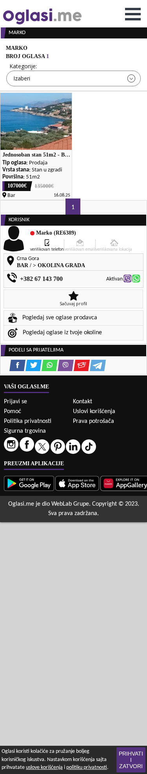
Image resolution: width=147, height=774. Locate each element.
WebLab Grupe (70, 504)
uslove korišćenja (44, 767)
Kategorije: (23, 66)
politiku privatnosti (86, 767)
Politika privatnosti (27, 421)
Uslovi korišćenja (94, 411)
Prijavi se (15, 402)
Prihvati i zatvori (131, 759)
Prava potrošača (93, 421)
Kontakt (82, 402)
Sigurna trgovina (25, 431)
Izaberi (21, 78)
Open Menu (133, 14)
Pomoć (12, 411)
